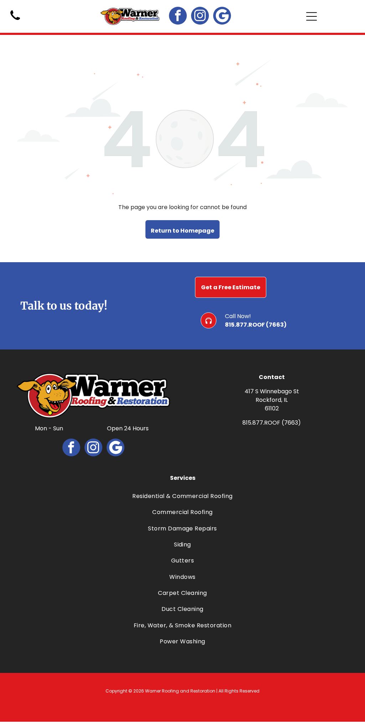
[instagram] (200, 16)
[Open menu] (311, 16)
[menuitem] (183, 496)
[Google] (222, 16)
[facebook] (178, 16)
